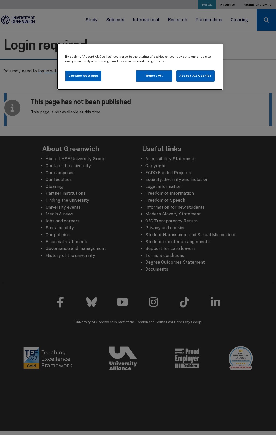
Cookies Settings (83, 76)
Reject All (154, 76)
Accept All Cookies (195, 76)
